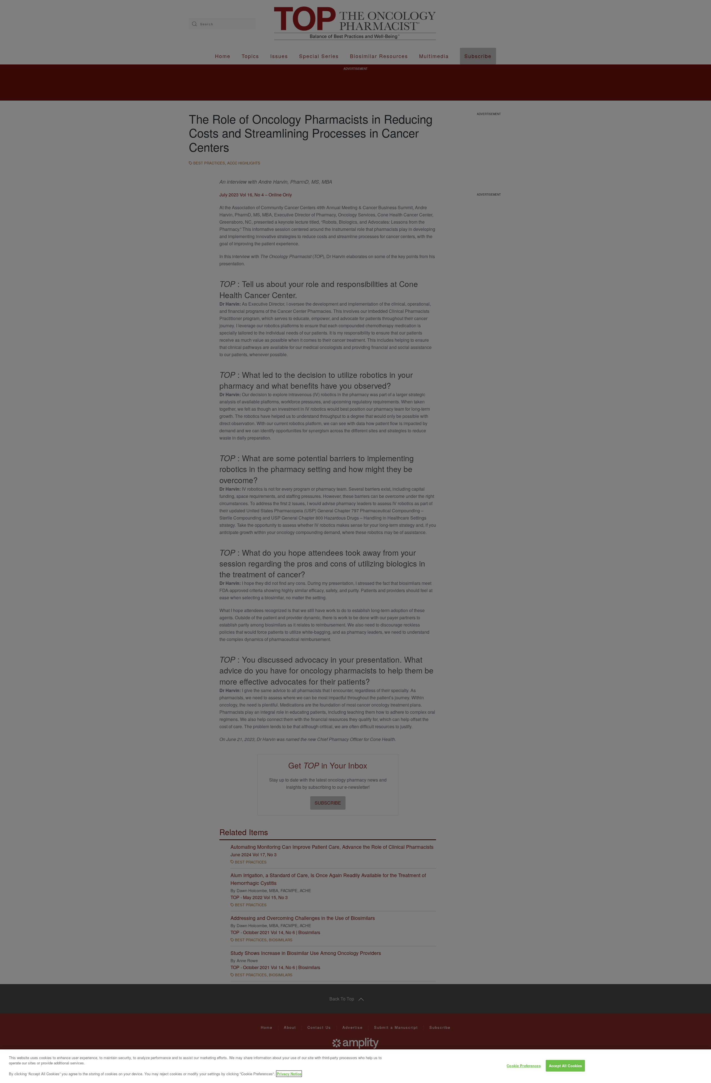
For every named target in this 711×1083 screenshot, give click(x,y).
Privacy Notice (289, 1073)
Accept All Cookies (565, 1065)
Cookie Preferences (523, 1065)
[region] (355, 1066)
